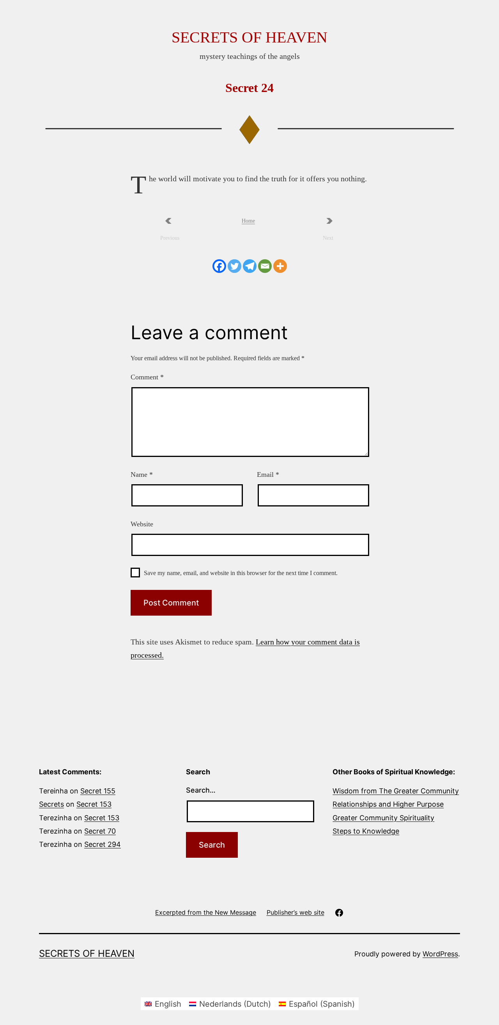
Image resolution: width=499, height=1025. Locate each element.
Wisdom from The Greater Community (396, 791)
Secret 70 (100, 831)
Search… (201, 790)
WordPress (440, 954)
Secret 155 (97, 791)
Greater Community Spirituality (383, 818)
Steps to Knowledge (366, 831)
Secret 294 (102, 844)
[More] (280, 266)
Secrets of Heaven (249, 37)
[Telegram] (250, 266)
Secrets (51, 804)
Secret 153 (93, 804)
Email (268, 474)
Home (248, 221)
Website (142, 524)
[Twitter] (234, 266)
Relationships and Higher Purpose (388, 804)
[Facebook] (219, 266)
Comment (147, 377)
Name (142, 474)
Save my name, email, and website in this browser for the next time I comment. (241, 573)
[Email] (265, 266)
